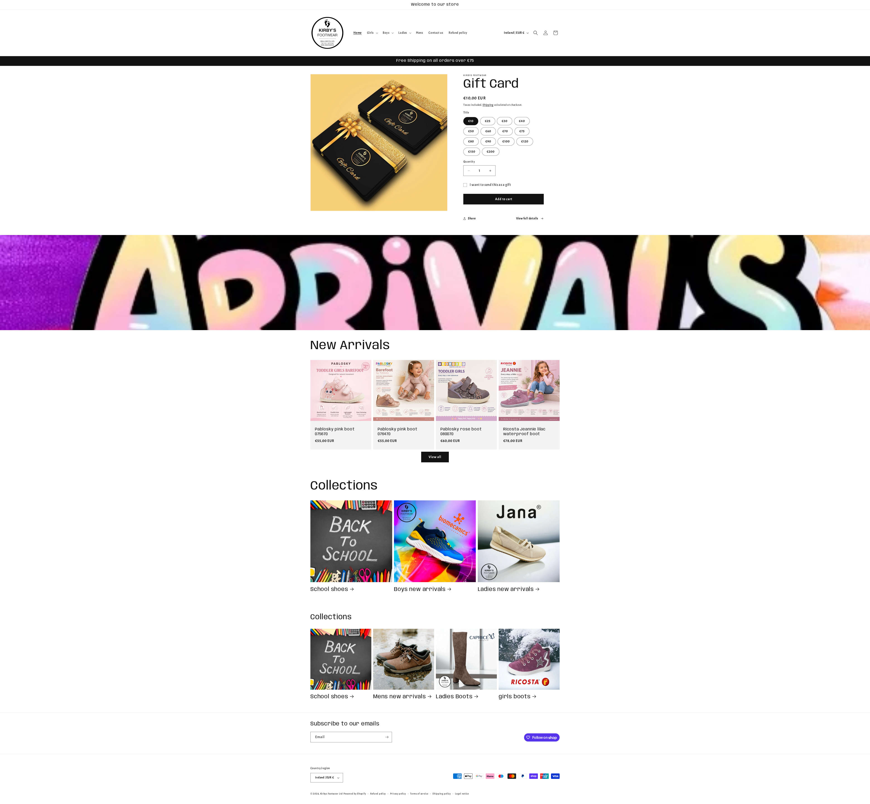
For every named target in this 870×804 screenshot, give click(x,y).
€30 (505, 121)
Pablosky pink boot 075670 (335, 431)
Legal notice (462, 793)
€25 (488, 121)
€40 (522, 121)
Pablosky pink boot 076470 (398, 431)
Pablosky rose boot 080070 (461, 431)
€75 (522, 131)
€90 (488, 141)
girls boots (515, 697)
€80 (471, 141)
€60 (488, 131)
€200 (491, 152)
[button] (372, 33)
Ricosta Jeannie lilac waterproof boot (524, 431)
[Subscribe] (387, 737)
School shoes (329, 589)
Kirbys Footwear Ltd (331, 793)
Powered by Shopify (354, 793)
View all (435, 457)
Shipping (488, 105)
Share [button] (472, 218)
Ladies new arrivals (506, 589)
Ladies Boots (454, 697)
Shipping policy (442, 793)
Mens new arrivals (399, 697)
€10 (471, 121)
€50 (471, 131)
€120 (524, 141)
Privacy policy (398, 793)
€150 (471, 152)
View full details (527, 218)
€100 (506, 141)
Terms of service (419, 793)
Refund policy (378, 793)
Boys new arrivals (420, 589)
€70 (505, 131)
